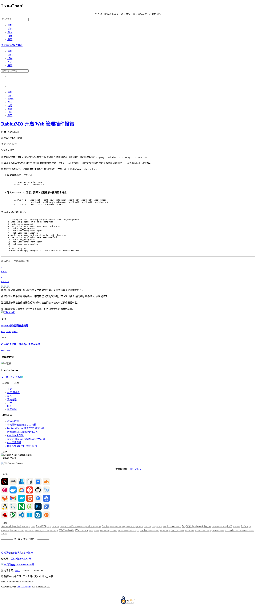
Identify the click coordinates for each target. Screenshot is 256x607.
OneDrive (222, 526)
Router (13, 530)
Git (141, 526)
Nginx (207, 526)
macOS (180, 530)
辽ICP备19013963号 (21, 558)
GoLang (147, 526)
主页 (9, 389)
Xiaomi (113, 530)
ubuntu (230, 530)
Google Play (157, 526)
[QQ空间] (5, 287)
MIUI (178, 526)
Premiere (236, 526)
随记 (9, 29)
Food (127, 526)
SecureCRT (30, 530)
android (121, 530)
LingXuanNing (24, 586)
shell (222, 530)
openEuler (189, 530)
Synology (53, 530)
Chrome (55, 526)
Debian (90, 526)
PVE (229, 526)
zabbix (4, 533)
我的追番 (12, 399)
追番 (9, 36)
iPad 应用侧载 (14, 442)
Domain (113, 526)
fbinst (156, 530)
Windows (81, 530)
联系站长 (6, 552)
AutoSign (25, 526)
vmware (240, 530)
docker (151, 530)
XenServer (104, 530)
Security (39, 530)
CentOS (8, 332)
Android (6, 526)
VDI (61, 530)
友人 (9, 32)
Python (244, 526)
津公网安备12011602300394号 (19, 564)
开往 (9, 109)
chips (127, 530)
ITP (165, 526)
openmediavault (202, 530)
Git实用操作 (13, 392)
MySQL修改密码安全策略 (14, 325)
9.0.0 (17, 570)
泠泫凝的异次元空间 (12, 45)
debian (144, 530)
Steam (10, 98)
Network (198, 526)
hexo (162, 530)
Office (215, 526)
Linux (3, 332)
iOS (166, 530)
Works (96, 530)
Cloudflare (71, 526)
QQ (250, 526)
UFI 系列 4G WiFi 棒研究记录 (22, 446)
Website (69, 530)
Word (91, 530)
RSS (9, 112)
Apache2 (16, 526)
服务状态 (17, 552)
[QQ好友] (2, 287)
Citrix (62, 526)
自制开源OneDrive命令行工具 (22, 432)
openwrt (215, 530)
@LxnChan (135, 469)
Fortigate (135, 526)
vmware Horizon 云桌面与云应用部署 (26, 439)
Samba (21, 530)
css (138, 530)
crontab (133, 530)
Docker (105, 526)
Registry (5, 530)
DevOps (97, 526)
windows (250, 530)
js (169, 530)
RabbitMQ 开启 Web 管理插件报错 (37, 124)
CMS (33, 526)
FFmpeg (121, 526)
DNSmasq (81, 526)
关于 (9, 39)
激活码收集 (13, 421)
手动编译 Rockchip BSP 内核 (21, 424)
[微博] (8, 287)
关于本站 (12, 409)
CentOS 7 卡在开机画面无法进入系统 (20, 344)
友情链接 (28, 552)
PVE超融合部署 (15, 435)
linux (174, 530)
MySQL (14, 332)
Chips (49, 526)
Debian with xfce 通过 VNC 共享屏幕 (25, 428)
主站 (9, 25)
